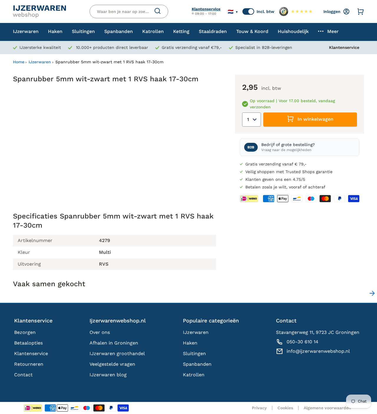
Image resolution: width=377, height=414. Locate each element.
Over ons (100, 332)
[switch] (248, 11)
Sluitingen (194, 353)
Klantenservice (206, 9)
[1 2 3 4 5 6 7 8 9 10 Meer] (251, 119)
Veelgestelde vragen (112, 364)
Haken (190, 343)
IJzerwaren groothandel (117, 353)
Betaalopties (28, 343)
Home (18, 61)
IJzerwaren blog (108, 374)
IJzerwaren (40, 61)
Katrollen (193, 374)
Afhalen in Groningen (114, 343)
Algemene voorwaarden (327, 407)
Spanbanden (197, 364)
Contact (23, 374)
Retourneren (28, 364)
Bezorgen (25, 332)
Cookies (285, 407)
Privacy (259, 407)
